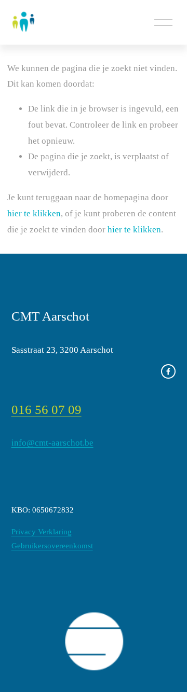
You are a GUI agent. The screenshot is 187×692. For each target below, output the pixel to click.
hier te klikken (34, 213)
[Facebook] (168, 371)
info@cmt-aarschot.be (52, 443)
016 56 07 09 (46, 410)
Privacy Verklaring (41, 532)
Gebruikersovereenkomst (52, 546)
